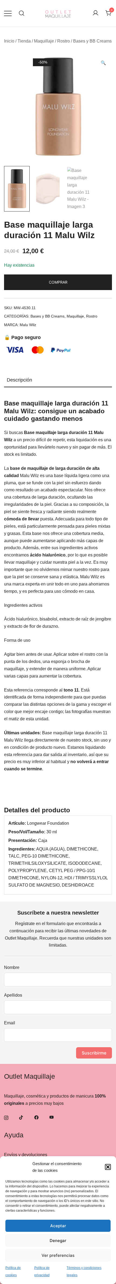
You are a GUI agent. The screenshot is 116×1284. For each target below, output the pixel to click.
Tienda (24, 41)
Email (9, 1023)
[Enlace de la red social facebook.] (36, 1117)
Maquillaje (44, 41)
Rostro (63, 41)
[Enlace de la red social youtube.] (51, 1117)
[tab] (58, 380)
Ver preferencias (58, 1255)
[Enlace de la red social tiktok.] (21, 1117)
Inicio (9, 41)
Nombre (11, 967)
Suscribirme (94, 1053)
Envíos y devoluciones (25, 1154)
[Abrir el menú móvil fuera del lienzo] (8, 13)
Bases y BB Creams (92, 41)
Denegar (58, 1240)
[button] (108, 1167)
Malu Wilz (28, 325)
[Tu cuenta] (95, 13)
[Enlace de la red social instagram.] (6, 1117)
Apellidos (13, 995)
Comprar (58, 282)
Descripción (19, 380)
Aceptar (58, 1225)
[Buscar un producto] (21, 13)
